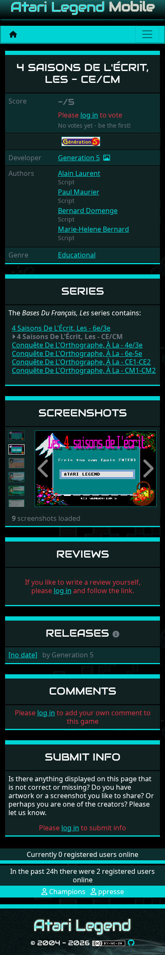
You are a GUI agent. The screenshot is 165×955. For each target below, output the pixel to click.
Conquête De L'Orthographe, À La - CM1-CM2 (84, 370)
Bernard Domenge (88, 210)
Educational (77, 255)
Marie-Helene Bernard (93, 229)
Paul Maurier (78, 192)
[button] (44, 468)
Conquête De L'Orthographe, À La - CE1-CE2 (81, 362)
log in (89, 115)
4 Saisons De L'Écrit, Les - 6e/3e (61, 328)
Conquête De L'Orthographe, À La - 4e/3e (77, 345)
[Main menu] (147, 34)
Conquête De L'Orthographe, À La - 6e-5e (77, 353)
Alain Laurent (79, 173)
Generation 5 (79, 157)
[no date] (22, 654)
